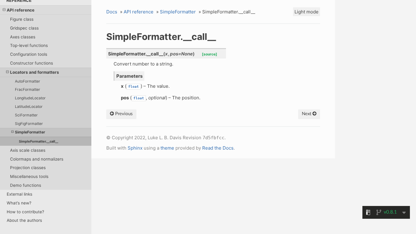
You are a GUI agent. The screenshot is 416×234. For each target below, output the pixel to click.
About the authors (24, 220)
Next (307, 114)
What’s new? (19, 202)
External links (19, 194)
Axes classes (22, 36)
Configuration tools (28, 54)
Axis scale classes (27, 150)
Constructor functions (31, 63)
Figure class (21, 19)
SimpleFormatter (30, 132)
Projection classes (28, 167)
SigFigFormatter (29, 123)
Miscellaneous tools (29, 176)
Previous (123, 114)
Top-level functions (29, 45)
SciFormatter (26, 115)
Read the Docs (218, 148)
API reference (20, 10)
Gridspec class (24, 28)
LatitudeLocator (29, 106)
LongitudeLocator (30, 98)
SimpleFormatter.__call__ (38, 141)
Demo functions (25, 185)
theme (167, 148)
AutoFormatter (27, 81)
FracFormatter (27, 89)
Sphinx (135, 148)
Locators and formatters (34, 72)
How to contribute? (25, 211)
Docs (111, 12)
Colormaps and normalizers (36, 159)
